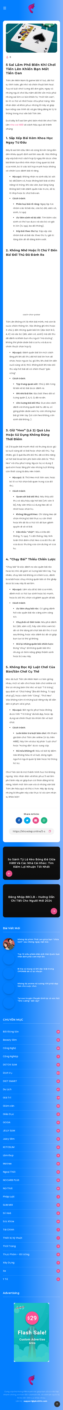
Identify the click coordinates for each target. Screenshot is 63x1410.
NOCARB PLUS (11, 1180)
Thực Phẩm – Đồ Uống (16, 1254)
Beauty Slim (10, 1040)
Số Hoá (7, 1213)
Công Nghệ (9, 1048)
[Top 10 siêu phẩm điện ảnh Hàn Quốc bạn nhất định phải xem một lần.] (9, 959)
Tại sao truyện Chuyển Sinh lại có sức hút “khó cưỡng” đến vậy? (39, 999)
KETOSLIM (8, 1147)
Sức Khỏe (8, 1221)
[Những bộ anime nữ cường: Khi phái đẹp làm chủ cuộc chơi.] (9, 988)
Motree (7, 1163)
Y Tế (5, 1279)
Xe (4, 1271)
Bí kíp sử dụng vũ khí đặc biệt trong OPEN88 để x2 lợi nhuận (36, 970)
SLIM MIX (8, 1205)
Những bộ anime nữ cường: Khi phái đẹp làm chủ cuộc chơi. (38, 984)
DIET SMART (10, 1081)
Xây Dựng (8, 1262)
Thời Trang (9, 1246)
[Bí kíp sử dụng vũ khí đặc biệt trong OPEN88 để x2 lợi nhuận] (9, 973)
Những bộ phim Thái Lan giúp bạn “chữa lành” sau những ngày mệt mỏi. (38, 940)
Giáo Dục (8, 1114)
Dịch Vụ (7, 1073)
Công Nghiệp (10, 1056)
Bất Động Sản (11, 1031)
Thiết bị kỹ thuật (12, 1238)
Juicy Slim (9, 1139)
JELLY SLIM (9, 1130)
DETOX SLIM (10, 1064)
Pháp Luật (9, 1196)
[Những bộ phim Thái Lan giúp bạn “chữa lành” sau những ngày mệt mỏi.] (9, 944)
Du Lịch (7, 1089)
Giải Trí (7, 1097)
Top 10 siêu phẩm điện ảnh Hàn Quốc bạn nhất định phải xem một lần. (39, 955)
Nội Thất (8, 1188)
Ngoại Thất (9, 1172)
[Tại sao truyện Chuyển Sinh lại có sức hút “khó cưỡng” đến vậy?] (9, 1003)
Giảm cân (8, 1106)
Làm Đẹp (8, 1155)
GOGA (6, 1122)
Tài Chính (8, 1229)
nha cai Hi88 (16, 124)
